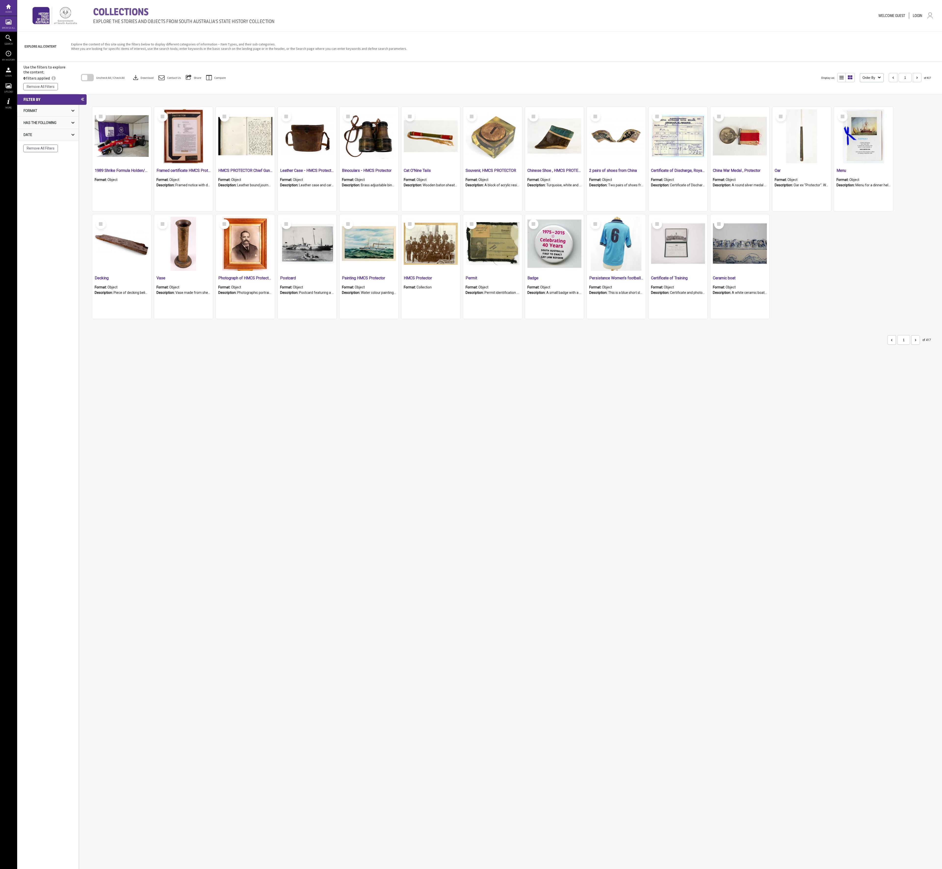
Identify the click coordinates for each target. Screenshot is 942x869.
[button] (169, 78)
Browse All (8, 27)
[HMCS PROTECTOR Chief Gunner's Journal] (245, 136)
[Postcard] (307, 244)
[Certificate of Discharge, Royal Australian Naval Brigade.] (678, 136)
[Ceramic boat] (740, 244)
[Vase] (183, 244)
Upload (8, 91)
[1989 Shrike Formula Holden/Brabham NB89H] (122, 136)
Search (8, 43)
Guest (900, 15)
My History (8, 59)
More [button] (8, 107)
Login (8, 75)
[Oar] (802, 136)
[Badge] (554, 244)
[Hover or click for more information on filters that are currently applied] (54, 78)
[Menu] (863, 136)
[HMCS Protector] (431, 244)
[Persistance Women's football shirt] (616, 244)
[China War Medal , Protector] (740, 136)
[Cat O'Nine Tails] (431, 136)
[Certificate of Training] (678, 244)
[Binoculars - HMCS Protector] (369, 136)
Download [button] (143, 77)
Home (8, 12)
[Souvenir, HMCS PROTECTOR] (493, 136)
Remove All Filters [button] (40, 87)
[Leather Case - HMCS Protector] (307, 136)
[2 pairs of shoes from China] (616, 136)
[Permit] (493, 244)
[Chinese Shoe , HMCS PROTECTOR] (554, 136)
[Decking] (122, 244)
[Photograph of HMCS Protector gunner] (245, 244)
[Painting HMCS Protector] (369, 244)
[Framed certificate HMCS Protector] (183, 136)
